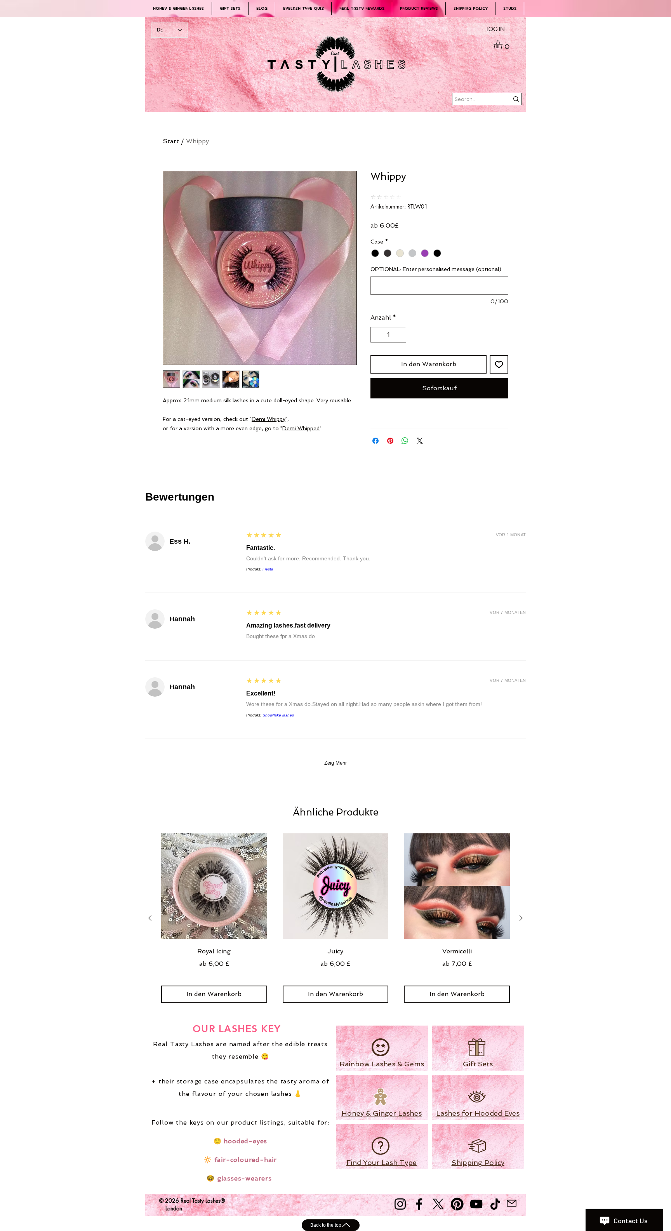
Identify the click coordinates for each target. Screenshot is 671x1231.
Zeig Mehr (335, 763)
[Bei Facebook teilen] (375, 440)
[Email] (511, 1203)
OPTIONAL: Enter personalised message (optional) (435, 269)
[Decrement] (377, 334)
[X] (438, 1204)
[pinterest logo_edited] (457, 1204)
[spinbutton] (388, 334)
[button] (503, 44)
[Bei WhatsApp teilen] (405, 440)
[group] (335, 918)
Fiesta (267, 569)
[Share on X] (419, 440)
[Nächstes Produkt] (521, 918)
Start (171, 141)
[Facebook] (419, 1204)
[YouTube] (476, 1204)
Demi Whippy (268, 419)
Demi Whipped (301, 428)
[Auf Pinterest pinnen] (390, 440)
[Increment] (399, 334)
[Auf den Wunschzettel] (499, 364)
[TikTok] (495, 1204)
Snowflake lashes (278, 715)
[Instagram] (400, 1204)
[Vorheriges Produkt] (150, 918)
